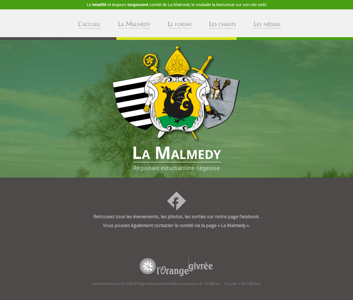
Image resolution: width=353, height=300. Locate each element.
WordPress (251, 283)
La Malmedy (134, 24)
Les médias (267, 24)
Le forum (179, 24)
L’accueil (89, 24)
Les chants (222, 24)
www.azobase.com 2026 (112, 283)
